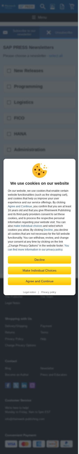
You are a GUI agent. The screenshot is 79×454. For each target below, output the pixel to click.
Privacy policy (48, 292)
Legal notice (29, 292)
